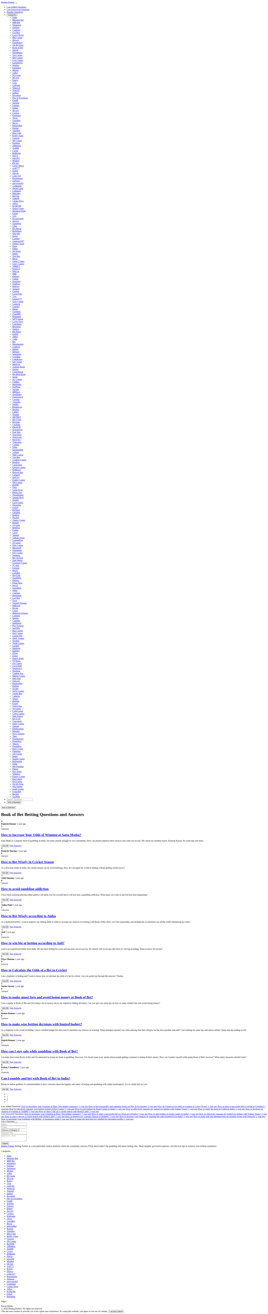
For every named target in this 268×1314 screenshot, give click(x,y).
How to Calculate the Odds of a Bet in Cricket (34, 970)
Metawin (16, 364)
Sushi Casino (18, 789)
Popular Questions (15, 12)
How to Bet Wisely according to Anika (28, 916)
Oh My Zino (17, 45)
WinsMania (17, 53)
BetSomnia (17, 761)
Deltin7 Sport (18, 244)
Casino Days (18, 201)
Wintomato (17, 550)
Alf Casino (17, 754)
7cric (14, 296)
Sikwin (15, 173)
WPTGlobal (17, 319)
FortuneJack (17, 397)
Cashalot (16, 615)
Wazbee (15, 65)
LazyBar (16, 598)
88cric (15, 259)
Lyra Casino (17, 60)
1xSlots (15, 452)
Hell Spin (16, 678)
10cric (15, 118)
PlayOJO (16, 440)
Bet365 (15, 794)
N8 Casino (17, 140)
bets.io (15, 585)
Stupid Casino (18, 759)
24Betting (16, 146)
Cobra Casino (18, 714)
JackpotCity (17, 430)
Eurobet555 (17, 63)
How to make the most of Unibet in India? (221, 1109)
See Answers (15, 845)
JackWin (16, 628)
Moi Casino (17, 58)
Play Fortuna (18, 626)
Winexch (16, 88)
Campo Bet (17, 636)
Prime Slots (17, 583)
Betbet (15, 108)
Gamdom (16, 311)
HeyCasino (17, 781)
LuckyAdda (17, 502)
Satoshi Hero (18, 497)
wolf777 (16, 168)
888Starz (16, 392)
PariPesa (16, 284)
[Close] (16, 1122)
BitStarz (15, 352)
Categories (12, 15)
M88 (14, 274)
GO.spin (16, 525)
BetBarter (16, 153)
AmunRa (16, 402)
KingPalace (17, 42)
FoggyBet (16, 791)
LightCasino (17, 711)
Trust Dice (16, 435)
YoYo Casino (18, 691)
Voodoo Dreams (19, 603)
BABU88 (16, 206)
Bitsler (15, 309)
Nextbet (15, 641)
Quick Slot (17, 706)
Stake (14, 17)
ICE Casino (17, 553)
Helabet (15, 409)
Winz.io (15, 271)
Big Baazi (16, 331)
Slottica (15, 329)
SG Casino (17, 379)
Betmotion (16, 595)
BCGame (16, 75)
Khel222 (16, 269)
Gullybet (16, 85)
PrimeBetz (16, 741)
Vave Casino (17, 301)
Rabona (15, 580)
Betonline (16, 326)
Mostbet (15, 161)
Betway (15, 40)
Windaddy (16, 354)
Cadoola (16, 696)
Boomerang (17, 178)
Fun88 (15, 100)
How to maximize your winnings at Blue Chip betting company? (54, 1106)
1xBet (15, 73)
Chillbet (15, 382)
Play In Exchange (20, 98)
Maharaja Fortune (20, 613)
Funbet (15, 530)
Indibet (15, 93)
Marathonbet (17, 344)
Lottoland (16, 191)
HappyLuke (17, 472)
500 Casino (17, 482)
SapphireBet (17, 450)
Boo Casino (17, 631)
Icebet (15, 656)
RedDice (16, 528)
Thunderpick (18, 495)
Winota (15, 744)
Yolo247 (16, 90)
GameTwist (17, 490)
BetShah (16, 510)
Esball (15, 213)
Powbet (15, 517)
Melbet (15, 349)
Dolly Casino (18, 724)
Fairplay (16, 105)
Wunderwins (17, 739)
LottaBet (16, 573)
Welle (14, 764)
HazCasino (17, 779)
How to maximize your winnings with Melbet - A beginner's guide (35, 1119)
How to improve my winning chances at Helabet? (92, 1116)
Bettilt (15, 254)
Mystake (16, 422)
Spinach (15, 289)
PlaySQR (16, 427)
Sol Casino (17, 362)
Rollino (15, 686)
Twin (14, 600)
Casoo (15, 610)
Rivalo (15, 608)
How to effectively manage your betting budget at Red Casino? (42, 1109)
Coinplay (16, 593)
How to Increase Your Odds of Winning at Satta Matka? (41, 835)
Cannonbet (17, 465)
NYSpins (16, 661)
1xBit (14, 339)
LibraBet (16, 512)
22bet (14, 226)
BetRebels (16, 623)
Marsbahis (16, 384)
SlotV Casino (18, 638)
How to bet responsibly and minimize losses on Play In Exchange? (122, 1106)
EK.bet (15, 163)
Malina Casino (18, 676)
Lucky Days (17, 321)
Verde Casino (18, 643)
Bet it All (16, 719)
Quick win (17, 437)
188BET (16, 266)
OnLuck (16, 681)
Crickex (15, 113)
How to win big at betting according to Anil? (32, 943)
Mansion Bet (18, 20)
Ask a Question (14, 802)
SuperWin (16, 223)
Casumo (16, 399)
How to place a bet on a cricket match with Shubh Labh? (69, 1111)
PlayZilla (16, 575)
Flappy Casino (18, 776)
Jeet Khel (16, 251)
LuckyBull (17, 666)
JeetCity (15, 477)
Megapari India (19, 211)
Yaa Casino (17, 55)
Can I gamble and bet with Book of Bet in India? (35, 1078)
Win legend (17, 786)
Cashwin (16, 304)
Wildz (14, 590)
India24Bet (17, 125)
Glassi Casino (18, 261)
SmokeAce (17, 668)
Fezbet (15, 507)
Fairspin (15, 568)
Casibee (15, 445)
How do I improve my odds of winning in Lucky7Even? (187, 1106)
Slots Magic (17, 560)
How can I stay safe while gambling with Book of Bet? (39, 1051)
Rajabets (16, 143)
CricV (15, 533)
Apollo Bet (17, 693)
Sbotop (15, 369)
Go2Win (16, 32)
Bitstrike (16, 731)
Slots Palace (17, 716)
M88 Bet (16, 22)
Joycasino (16, 708)
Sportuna (16, 671)
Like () (5, 846)
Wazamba (16, 505)
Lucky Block (18, 166)
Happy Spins (18, 658)
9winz (15, 236)
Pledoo (15, 769)
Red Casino (17, 633)
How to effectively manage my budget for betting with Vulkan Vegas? (162, 1109)
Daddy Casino (18, 480)
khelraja (15, 276)
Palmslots (16, 751)
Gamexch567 (18, 241)
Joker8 (15, 50)
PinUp (15, 156)
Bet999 (15, 485)
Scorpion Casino (19, 563)
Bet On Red (17, 558)
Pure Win (16, 432)
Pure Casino (17, 545)
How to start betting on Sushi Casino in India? (100, 1109)
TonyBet (16, 457)
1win (14, 83)
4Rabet (15, 70)
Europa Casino (18, 467)
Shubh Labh (17, 188)
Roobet (15, 128)
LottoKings (17, 359)
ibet (13, 342)
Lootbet (15, 646)
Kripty (15, 703)
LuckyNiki (17, 294)
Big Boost (16, 228)
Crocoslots (17, 721)
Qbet (14, 487)
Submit (5, 1143)
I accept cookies (116, 1311)
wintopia (16, 347)
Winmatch (16, 25)
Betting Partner (7, 2)
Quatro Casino (18, 520)
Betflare (15, 701)
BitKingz (16, 605)
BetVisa (15, 196)
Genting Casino (19, 460)
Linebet (15, 291)
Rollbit (15, 334)
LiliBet (15, 412)
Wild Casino (17, 455)
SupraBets (16, 588)
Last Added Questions (16, 7)
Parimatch (16, 68)
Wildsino (16, 774)
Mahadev (16, 193)
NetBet (15, 404)
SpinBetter (17, 394)
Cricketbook (17, 372)
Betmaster (16, 316)
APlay (15, 203)
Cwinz (15, 151)
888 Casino (17, 37)
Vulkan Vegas (18, 538)
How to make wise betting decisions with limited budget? (41, 1024)
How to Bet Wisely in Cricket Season (27, 862)
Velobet (15, 535)
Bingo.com (17, 492)
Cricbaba (16, 424)
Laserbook (17, 324)
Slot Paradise (18, 766)
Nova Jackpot (18, 734)
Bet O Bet (16, 419)
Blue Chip (16, 133)
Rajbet (15, 171)
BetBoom (16, 470)
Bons (14, 246)
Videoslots (16, 442)
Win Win (16, 233)
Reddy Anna (17, 135)
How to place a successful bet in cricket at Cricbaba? (120, 1114)
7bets (14, 736)
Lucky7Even (18, 35)
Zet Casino (17, 663)
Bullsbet (16, 651)
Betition (15, 515)
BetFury (16, 286)
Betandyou (17, 407)
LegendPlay (17, 540)
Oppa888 (16, 314)
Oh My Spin (17, 784)
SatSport (16, 181)
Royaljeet (16, 95)
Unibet (15, 279)
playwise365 (17, 183)
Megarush (16, 548)
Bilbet (15, 249)
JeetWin (15, 103)
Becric (15, 123)
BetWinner (17, 231)
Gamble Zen (17, 673)
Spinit (14, 377)
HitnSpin (16, 648)
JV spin (15, 565)
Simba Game (18, 208)
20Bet (15, 337)
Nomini (15, 414)
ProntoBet (16, 746)
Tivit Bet (16, 256)
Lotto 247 (16, 176)
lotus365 (16, 158)
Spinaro (15, 726)
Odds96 (15, 198)
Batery (15, 80)
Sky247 (15, 110)
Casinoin (16, 30)
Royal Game (17, 218)
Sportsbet (16, 281)
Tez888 (15, 148)
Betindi (15, 522)
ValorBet (16, 130)
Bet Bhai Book (19, 374)
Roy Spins (16, 771)
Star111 (15, 221)
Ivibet (14, 447)
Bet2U (15, 570)
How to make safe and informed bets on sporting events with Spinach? (229, 1116)
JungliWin (16, 578)
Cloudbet (16, 357)
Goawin (15, 138)
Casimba (16, 621)
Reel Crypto (17, 749)
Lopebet (16, 239)
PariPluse (16, 387)
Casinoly (16, 475)
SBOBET (16, 417)
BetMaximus (18, 729)
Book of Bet (17, 47)
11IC (14, 216)
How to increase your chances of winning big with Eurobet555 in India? (156, 1116)
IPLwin (15, 78)
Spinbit (15, 500)
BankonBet (17, 683)
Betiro (15, 756)
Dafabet (15, 27)
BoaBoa (16, 462)
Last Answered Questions (18, 9)
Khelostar (16, 115)
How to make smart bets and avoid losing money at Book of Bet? (47, 997)
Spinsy (15, 698)
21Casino (16, 543)
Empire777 (17, 299)
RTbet (15, 653)
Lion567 (16, 306)
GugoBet (16, 120)
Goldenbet (16, 186)
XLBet (15, 688)
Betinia (15, 618)
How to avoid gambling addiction (25, 889)
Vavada (15, 389)
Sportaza (16, 555)
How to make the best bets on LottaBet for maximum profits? (101, 1119)
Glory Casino (18, 264)
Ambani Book (18, 367)
